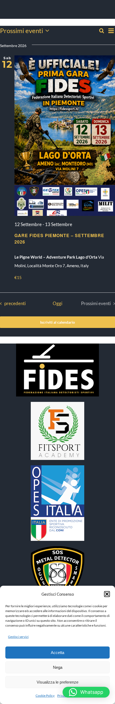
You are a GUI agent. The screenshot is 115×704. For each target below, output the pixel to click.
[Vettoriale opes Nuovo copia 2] (57, 467)
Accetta (57, 652)
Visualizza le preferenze (57, 682)
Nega (57, 667)
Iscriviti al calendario (57, 322)
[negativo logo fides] (57, 345)
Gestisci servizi (18, 637)
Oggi (57, 303)
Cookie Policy (45, 696)
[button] (107, 594)
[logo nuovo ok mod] (57, 548)
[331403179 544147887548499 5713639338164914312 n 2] (57, 403)
